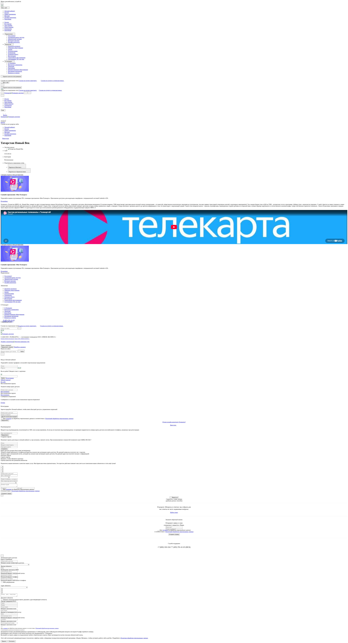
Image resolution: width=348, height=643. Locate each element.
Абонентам (8, 44)
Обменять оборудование (15, 48)
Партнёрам (7, 19)
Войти (5, 115)
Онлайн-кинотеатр (10, 17)
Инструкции (12, 56)
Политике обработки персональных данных (134, 638)
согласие (8, 418)
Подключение (9, 34)
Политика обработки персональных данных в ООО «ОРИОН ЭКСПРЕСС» (15, 338)
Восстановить (5, 391)
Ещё (2, 110)
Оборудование (8, 27)
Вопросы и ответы (13, 73)
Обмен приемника (10, 14)
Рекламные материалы (15, 71)
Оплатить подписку (14, 46)
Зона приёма (8, 25)
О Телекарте (8, 61)
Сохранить (4, 449)
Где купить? (11, 36)
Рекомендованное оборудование (18, 69)
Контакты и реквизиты (15, 65)
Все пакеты (7, 24)
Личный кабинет (9, 11)
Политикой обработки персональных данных (59, 418)
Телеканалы (8, 29)
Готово (3, 402)
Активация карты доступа (16, 37)
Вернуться (175, 497)
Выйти (3, 122)
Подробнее (4, 201)
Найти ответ (174, 512)
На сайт (3, 382)
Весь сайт (4, 8)
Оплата (6, 12)
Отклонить (12, 641)
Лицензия (11, 66)
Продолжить (4, 420)
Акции (10, 49)
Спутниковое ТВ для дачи (16, 59)
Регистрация (10, 378)
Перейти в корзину (20, 347)
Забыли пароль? (6, 380)
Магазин (7, 16)
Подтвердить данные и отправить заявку (12, 630)
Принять (4, 641)
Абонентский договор (15, 39)
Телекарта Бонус (13, 54)
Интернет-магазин (13, 40)
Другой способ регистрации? (9, 416)
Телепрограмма (12, 51)
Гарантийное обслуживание (16, 57)
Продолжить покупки (7, 347)
